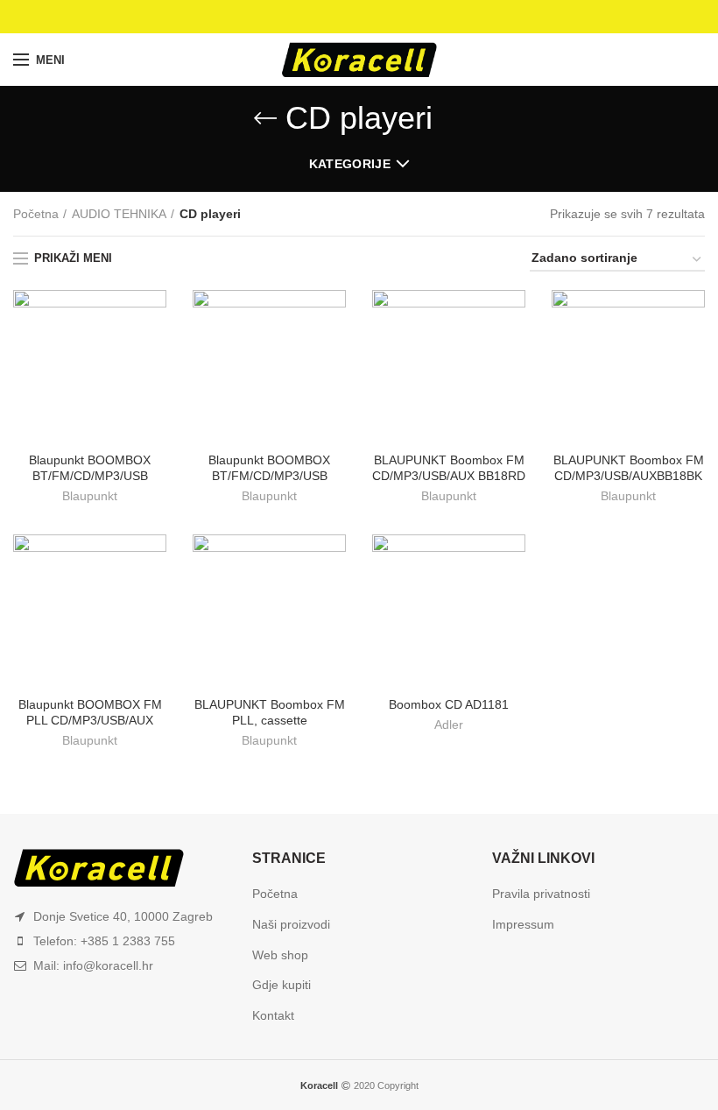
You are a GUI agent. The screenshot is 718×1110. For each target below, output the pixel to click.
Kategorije (350, 164)
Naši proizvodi (291, 924)
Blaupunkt (89, 496)
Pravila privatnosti (541, 894)
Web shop (280, 955)
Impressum (523, 924)
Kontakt (273, 1015)
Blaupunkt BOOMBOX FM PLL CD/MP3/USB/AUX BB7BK (90, 720)
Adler (448, 725)
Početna (36, 214)
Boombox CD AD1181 (449, 704)
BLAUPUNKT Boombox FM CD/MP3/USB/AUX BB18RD (448, 468)
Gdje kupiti (281, 985)
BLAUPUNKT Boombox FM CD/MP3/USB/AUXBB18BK (628, 468)
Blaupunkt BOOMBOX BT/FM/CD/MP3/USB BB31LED (269, 475)
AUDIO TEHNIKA (119, 214)
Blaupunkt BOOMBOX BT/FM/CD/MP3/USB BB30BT (90, 475)
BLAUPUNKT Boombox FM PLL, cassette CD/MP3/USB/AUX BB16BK (269, 720)
